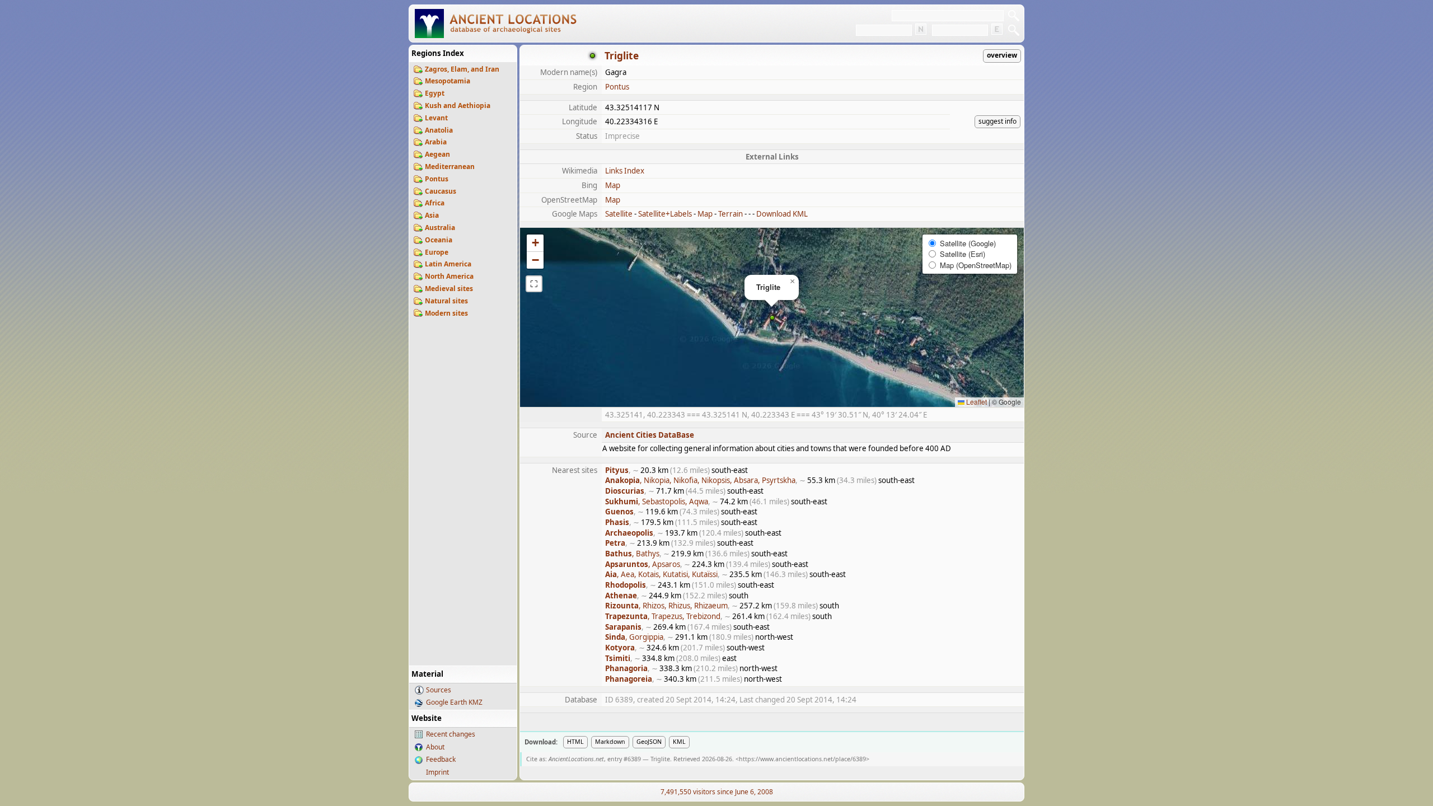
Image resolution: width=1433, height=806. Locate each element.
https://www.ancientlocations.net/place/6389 (802, 759)
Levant (436, 118)
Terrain (730, 214)
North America (449, 276)
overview (1002, 55)
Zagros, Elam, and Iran (462, 69)
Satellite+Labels (665, 214)
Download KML (782, 214)
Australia (440, 227)
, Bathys (632, 554)
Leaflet (975, 401)
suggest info (997, 121)
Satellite (619, 214)
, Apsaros (642, 564)
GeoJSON (649, 742)
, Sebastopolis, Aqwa (656, 501)
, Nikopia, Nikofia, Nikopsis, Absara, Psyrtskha (700, 480)
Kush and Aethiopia (457, 105)
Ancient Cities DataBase (649, 435)
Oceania (438, 240)
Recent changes (450, 734)
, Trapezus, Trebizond (662, 616)
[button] (772, 317)
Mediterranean (450, 166)
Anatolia (439, 130)
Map (612, 185)
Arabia (436, 142)
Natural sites (446, 301)
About (435, 747)
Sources (438, 690)
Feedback (441, 759)
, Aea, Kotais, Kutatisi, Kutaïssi (661, 574)
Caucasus (440, 191)
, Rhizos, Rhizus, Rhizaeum (666, 606)
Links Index (624, 171)
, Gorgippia (634, 637)
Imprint (437, 772)
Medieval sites (449, 288)
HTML (575, 742)
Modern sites (446, 313)
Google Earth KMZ (454, 702)
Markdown (610, 742)
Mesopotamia (447, 81)
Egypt (434, 93)
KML (679, 742)
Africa (434, 203)
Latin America (448, 264)
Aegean (437, 154)
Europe (436, 252)
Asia (432, 215)
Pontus (436, 179)
